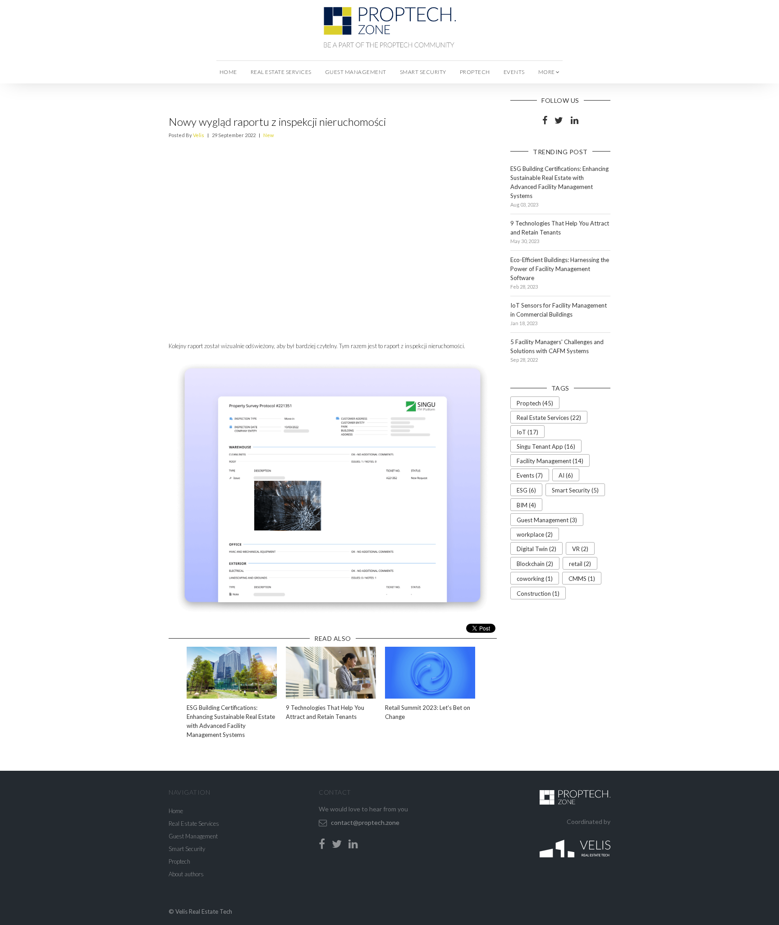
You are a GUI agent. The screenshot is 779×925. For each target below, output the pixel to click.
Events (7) (530, 475)
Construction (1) (538, 593)
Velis (198, 135)
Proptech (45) (535, 403)
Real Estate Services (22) (549, 417)
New (268, 135)
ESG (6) (526, 490)
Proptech (475, 72)
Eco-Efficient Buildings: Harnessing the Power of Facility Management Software (559, 268)
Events (514, 72)
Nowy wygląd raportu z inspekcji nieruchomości (277, 121)
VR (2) (580, 548)
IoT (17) (527, 432)
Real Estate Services (281, 72)
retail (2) (580, 563)
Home (228, 72)
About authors (186, 874)
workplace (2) (535, 534)
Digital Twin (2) (536, 548)
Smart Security (423, 72)
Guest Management (355, 72)
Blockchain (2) (535, 563)
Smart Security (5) (575, 490)
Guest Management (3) (547, 520)
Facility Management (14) (550, 461)
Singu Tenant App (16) (546, 446)
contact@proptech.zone (365, 822)
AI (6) (566, 475)
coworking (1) (535, 578)
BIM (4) (526, 505)
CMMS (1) (581, 578)
